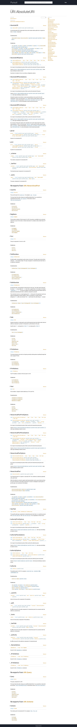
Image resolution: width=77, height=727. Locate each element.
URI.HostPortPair (51, 38)
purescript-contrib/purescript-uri (17, 21)
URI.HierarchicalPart (32, 186)
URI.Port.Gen (50, 49)
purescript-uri (13, 18)
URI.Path (49, 40)
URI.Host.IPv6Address (52, 35)
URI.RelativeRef (51, 53)
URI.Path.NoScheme (52, 43)
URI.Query (28, 672)
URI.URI (49, 57)
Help (66, 2)
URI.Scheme (28, 702)
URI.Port (49, 47)
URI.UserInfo (50, 60)
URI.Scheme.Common (52, 56)
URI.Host (50, 31)
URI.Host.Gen (50, 32)
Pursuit (13, 2)
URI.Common (50, 22)
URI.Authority (50, 21)
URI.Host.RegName (52, 36)
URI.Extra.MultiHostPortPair (54, 24)
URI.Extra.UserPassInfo (53, 26)
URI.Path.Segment (52, 46)
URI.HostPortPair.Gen (52, 39)
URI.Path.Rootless (52, 45)
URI (48, 18)
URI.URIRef (50, 59)
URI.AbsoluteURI (51, 19)
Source (44, 25)
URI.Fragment (51, 28)
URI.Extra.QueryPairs (52, 25)
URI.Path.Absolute (52, 42)
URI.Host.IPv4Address (52, 33)
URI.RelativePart (51, 52)
